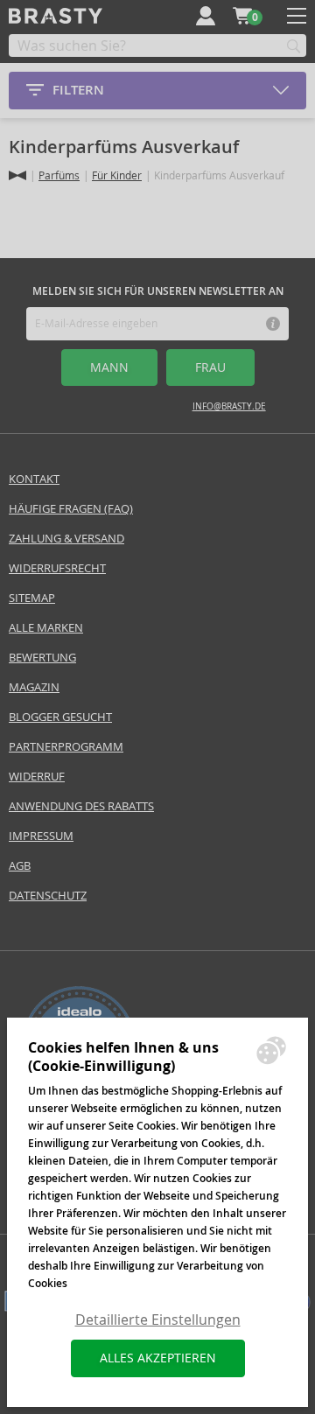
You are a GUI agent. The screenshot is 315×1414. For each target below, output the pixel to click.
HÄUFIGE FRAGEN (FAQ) (71, 508)
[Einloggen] (205, 15)
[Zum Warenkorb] (242, 15)
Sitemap (32, 598)
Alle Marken (46, 627)
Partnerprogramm (66, 746)
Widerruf (37, 776)
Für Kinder (117, 175)
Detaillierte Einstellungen (158, 1320)
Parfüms (59, 175)
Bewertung (42, 657)
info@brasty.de (229, 406)
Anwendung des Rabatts (81, 806)
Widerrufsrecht (57, 568)
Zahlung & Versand (66, 538)
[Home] (17, 175)
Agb (20, 865)
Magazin (34, 687)
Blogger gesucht (60, 717)
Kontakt (34, 479)
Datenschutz (48, 895)
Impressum (41, 836)
